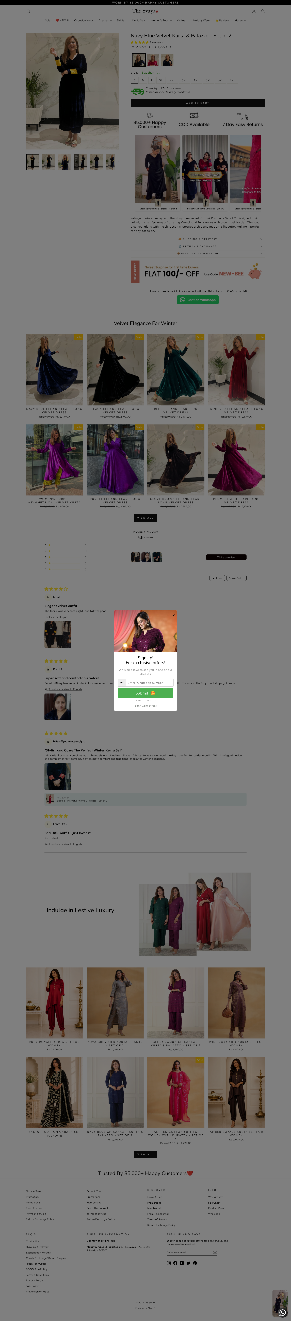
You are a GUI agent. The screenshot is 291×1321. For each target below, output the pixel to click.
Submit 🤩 (145, 693)
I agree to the (145, 700)
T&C (154, 700)
